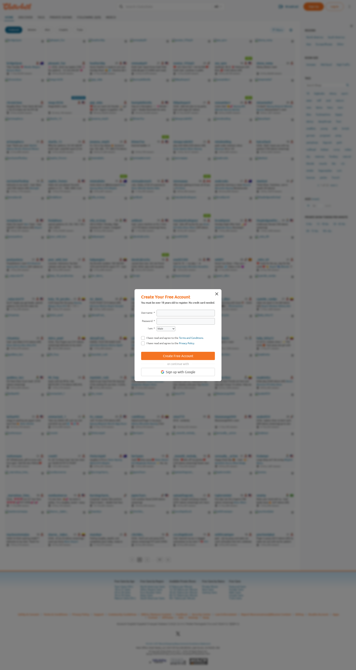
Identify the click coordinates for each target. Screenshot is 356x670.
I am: (150, 328)
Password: (147, 321)
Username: (147, 312)
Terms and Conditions (191, 338)
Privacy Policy (186, 343)
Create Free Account (178, 356)
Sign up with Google (180, 372)
